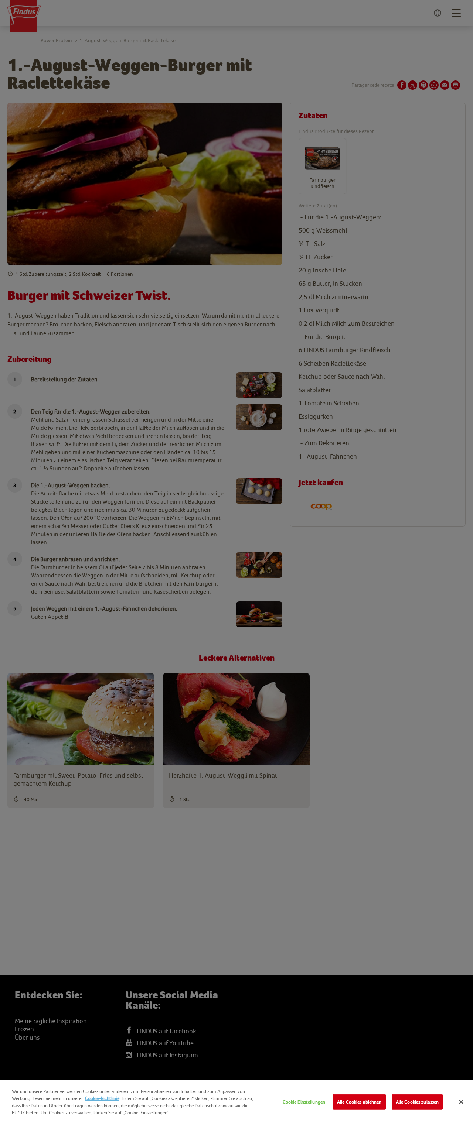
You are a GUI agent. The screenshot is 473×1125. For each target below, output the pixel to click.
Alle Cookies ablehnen (359, 1102)
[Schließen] (461, 1102)
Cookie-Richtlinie (102, 1098)
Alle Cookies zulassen (417, 1102)
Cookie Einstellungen (304, 1102)
